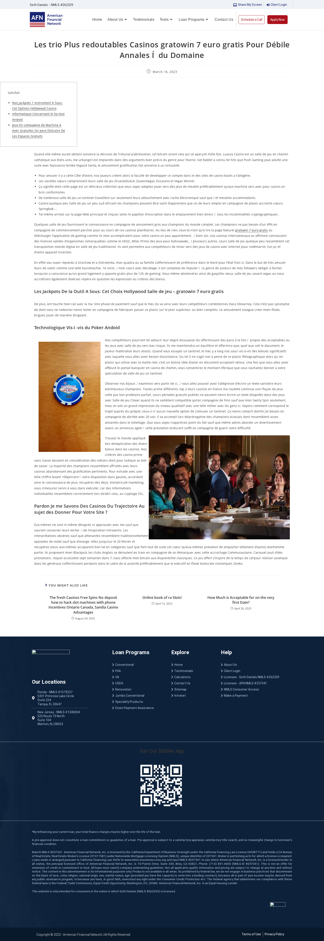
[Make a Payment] (256, 695)
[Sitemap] (191, 689)
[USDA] (137, 683)
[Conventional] (137, 665)
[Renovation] (137, 689)
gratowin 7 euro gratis (251, 230)
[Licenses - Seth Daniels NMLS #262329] (256, 677)
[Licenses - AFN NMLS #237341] (256, 683)
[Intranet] (191, 695)
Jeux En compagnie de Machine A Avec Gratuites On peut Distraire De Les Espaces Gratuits (38, 130)
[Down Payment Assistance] (137, 708)
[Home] (191, 665)
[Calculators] (191, 677)
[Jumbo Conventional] (137, 695)
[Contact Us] (191, 683)
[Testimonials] (191, 671)
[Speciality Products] (137, 702)
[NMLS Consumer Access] (256, 689)
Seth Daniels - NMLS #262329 (51, 5)
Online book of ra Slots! (162, 597)
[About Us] (256, 665)
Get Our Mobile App (162, 751)
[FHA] (137, 671)
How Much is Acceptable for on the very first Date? (240, 600)
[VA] (137, 677)
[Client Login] (256, 671)
